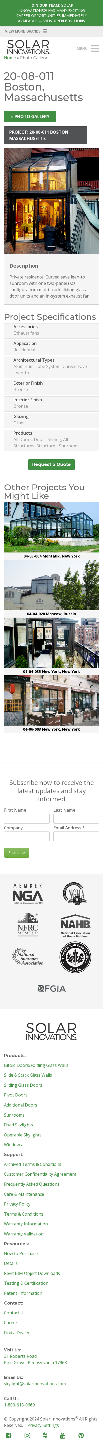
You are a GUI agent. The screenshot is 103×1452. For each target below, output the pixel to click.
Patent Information (23, 1293)
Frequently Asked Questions (31, 1184)
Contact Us (15, 1313)
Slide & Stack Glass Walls (28, 1075)
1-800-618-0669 (19, 1405)
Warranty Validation (24, 1234)
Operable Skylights (22, 1135)
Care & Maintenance (24, 1194)
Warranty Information (26, 1224)
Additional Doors (20, 1105)
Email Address (69, 828)
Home (10, 58)
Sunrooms (14, 1115)
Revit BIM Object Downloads (32, 1273)
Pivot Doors (15, 1095)
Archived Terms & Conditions (32, 1164)
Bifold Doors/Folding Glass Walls (36, 1065)
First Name (15, 810)
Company (13, 828)
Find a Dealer (17, 1332)
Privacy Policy (17, 1204)
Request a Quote (51, 464)
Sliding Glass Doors (23, 1085)
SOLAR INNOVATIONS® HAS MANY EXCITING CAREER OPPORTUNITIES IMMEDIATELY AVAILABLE (51, 13)
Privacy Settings (43, 1425)
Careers (12, 1322)
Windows (13, 1145)
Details (11, 1263)
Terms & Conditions (23, 1214)
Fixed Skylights (18, 1125)
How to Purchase (21, 1253)
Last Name (64, 810)
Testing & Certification (26, 1283)
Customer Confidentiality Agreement (40, 1174)
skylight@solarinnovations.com (35, 1384)
